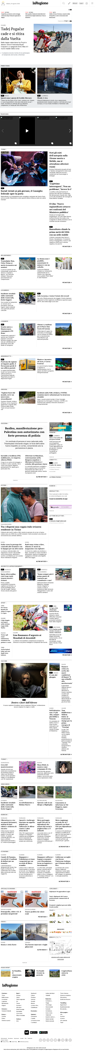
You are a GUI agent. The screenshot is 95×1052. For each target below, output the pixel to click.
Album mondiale (20, 1015)
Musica (33, 1003)
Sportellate (19, 1011)
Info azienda (63, 1020)
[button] (70, 130)
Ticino (3, 995)
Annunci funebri (4, 1040)
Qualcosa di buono (65, 999)
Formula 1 (18, 1005)
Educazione (63, 997)
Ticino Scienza (64, 993)
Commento (34, 1016)
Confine (4, 1016)
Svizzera (4, 1009)
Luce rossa (19, 1013)
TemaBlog (63, 1003)
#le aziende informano (63, 1009)
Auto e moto (49, 1013)
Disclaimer (10, 1038)
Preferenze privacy (23, 1041)
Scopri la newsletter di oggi (58, 499)
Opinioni (33, 1014)
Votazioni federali (6, 1011)
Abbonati (75, 3)
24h (61, 1014)
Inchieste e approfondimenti (50, 1001)
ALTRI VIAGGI (41, 950)
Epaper (81, 3)
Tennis (18, 1003)
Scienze (33, 999)
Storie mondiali (20, 1009)
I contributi (34, 1022)
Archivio (62, 1016)
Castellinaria (34, 1007)
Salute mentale (50, 1019)
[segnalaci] (69, 3)
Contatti (22, 1038)
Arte (17, 1021)
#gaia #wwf (63, 1005)
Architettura (49, 1011)
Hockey (18, 995)
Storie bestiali (49, 1007)
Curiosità (48, 1009)
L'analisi (33, 1018)
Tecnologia (49, 1005)
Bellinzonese (5, 997)
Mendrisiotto (5, 1003)
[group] (12, 15)
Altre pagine (64, 1012)
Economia (34, 1011)
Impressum (16, 1038)
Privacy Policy (5, 1041)
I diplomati (48, 1015)
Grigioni (4, 1005)
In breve (62, 1018)
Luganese (4, 1001)
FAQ (25, 1038)
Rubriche (48, 999)
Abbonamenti (4, 1038)
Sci (17, 1001)
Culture (18, 1019)
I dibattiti (48, 995)
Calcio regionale (20, 999)
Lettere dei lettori (50, 993)
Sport (18, 993)
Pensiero (33, 997)
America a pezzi (6, 1020)
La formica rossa (35, 1020)
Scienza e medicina (65, 995)
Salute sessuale (50, 1021)
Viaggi (47, 1003)
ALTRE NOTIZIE (41, 477)
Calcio (18, 997)
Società (33, 1001)
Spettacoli (33, 993)
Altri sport (18, 1007)
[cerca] (63, 3)
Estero (4, 1014)
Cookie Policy (14, 1041)
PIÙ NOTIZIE (66, 246)
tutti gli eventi (65, 507)
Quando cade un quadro (50, 1017)
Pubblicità (30, 1038)
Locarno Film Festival (34, 1006)
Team (61, 1022)
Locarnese (4, 999)
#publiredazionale (65, 1007)
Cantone (4, 993)
